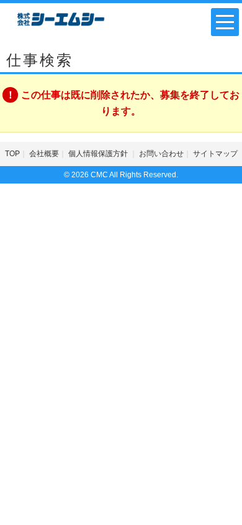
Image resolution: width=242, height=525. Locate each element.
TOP (12, 153)
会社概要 (44, 153)
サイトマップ (215, 153)
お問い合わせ (161, 153)
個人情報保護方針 (99, 153)
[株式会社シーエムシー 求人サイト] (60, 18)
